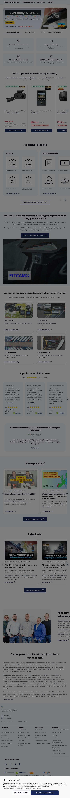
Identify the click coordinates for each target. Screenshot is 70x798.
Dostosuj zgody (21, 793)
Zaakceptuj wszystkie (45, 793)
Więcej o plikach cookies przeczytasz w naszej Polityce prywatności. (22, 788)
